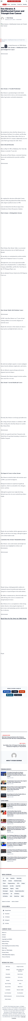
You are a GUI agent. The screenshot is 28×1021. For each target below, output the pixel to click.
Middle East (5, 888)
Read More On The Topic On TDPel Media (14, 618)
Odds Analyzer (8, 999)
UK (11, 893)
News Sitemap (15, 901)
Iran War (12, 885)
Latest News (13, 4)
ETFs (18, 883)
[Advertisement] (14, 62)
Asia (7, 878)
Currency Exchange (20, 996)
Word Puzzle (20, 974)
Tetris (20, 983)
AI (3, 878)
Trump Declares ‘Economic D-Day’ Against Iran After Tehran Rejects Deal (17, 781)
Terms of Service (6, 956)
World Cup (16, 896)
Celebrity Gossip (17, 880)
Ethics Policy (5, 943)
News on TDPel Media (7, 950)
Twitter (15, 691)
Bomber (8, 980)
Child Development (8, 996)
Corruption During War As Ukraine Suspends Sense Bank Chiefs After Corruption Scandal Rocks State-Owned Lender (16, 774)
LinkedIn (10, 694)
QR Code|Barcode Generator (20, 970)
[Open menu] (2, 1)
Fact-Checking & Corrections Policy (10, 945)
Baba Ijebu (19, 878)
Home (8, 4)
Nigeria (12, 888)
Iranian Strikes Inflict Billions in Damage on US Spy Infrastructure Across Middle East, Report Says (17, 805)
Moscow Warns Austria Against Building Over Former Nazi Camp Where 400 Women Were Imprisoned (16, 788)
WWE (22, 896)
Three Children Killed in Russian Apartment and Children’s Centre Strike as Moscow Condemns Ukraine (17, 858)
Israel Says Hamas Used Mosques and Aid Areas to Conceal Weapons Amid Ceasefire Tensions (17, 851)
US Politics (5, 896)
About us (4, 932)
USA (11, 896)
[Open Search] (26, 1)
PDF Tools (8, 966)
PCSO (17, 888)
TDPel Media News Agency (14, 1)
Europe (23, 883)
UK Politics (16, 893)
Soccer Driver (8, 986)
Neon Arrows (20, 980)
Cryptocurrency (11, 883)
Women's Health (20, 989)
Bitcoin (4, 880)
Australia (12, 878)
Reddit (22, 691)
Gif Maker (8, 969)
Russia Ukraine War (19, 891)
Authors (4, 934)
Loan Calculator (8, 992)
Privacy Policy (5, 952)
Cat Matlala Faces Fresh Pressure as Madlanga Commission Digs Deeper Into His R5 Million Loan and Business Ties (16, 821)
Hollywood (5, 885)
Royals (11, 891)
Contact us (19, 4)
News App (4, 948)
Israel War (18, 885)
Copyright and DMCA (7, 939)
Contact (4, 936)
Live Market (8, 989)
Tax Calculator (20, 992)
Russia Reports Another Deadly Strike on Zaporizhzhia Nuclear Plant (16, 795)
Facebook (7, 691)
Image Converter (20, 966)
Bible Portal (20, 986)
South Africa (5, 893)
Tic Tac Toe (20, 977)
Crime (4, 883)
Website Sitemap (6, 901)
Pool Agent (5, 891)
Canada (10, 880)
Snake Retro (7, 977)
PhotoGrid (8, 974)
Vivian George (10, 17)
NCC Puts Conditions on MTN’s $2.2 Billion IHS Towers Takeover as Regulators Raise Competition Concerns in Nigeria (17, 844)
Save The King (8, 983)
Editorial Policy (5, 941)
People (4, 4)
